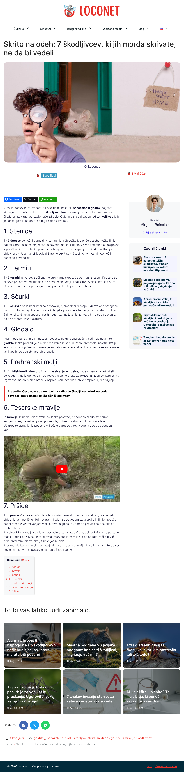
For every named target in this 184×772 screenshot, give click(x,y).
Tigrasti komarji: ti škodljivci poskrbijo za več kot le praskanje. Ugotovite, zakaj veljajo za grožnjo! (158, 321)
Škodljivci (49, 175)
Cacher (26, 560)
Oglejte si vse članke (155, 232)
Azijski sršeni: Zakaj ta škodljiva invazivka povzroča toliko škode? (158, 302)
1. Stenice (13, 566)
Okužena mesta (112, 29)
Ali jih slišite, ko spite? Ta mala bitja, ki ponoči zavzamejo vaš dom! (147, 696)
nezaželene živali (59, 738)
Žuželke (19, 29)
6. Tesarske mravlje (19, 587)
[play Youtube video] (62, 469)
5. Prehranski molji (19, 583)
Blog (141, 29)
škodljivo (79, 738)
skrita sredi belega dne (104, 738)
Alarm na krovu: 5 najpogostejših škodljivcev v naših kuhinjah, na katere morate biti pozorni (155, 264)
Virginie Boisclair (155, 225)
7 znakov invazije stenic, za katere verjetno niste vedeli (159, 341)
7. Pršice (12, 591)
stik (149, 766)
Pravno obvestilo (166, 766)
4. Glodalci (14, 579)
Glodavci (45, 29)
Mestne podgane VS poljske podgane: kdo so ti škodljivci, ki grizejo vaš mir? (159, 284)
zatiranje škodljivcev (137, 738)
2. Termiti (13, 571)
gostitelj (39, 738)
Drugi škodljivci (77, 29)
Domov (8, 744)
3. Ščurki (13, 575)
